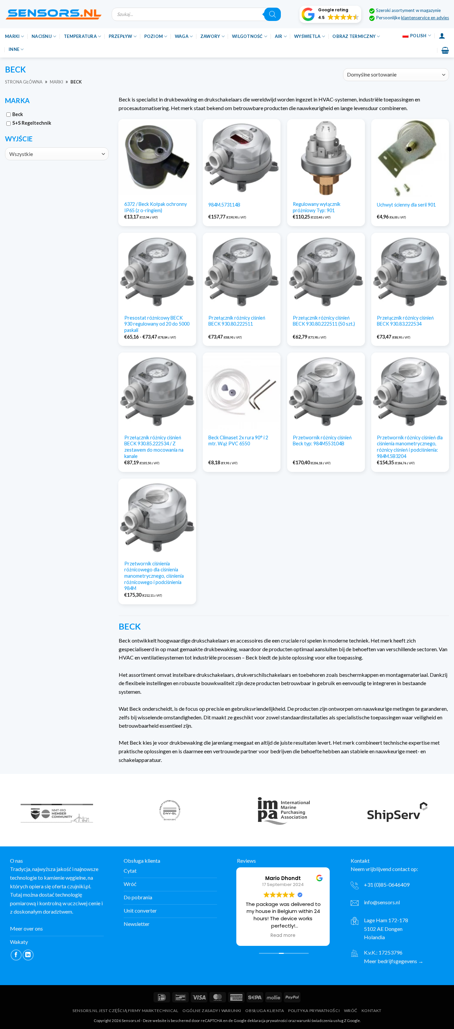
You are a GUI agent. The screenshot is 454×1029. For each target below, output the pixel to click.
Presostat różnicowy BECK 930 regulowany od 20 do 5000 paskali (156, 324)
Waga (181, 36)
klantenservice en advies (425, 17)
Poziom (153, 36)
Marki (12, 36)
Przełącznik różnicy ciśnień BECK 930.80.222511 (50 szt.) (324, 321)
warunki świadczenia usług (319, 1020)
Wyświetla (307, 36)
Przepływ (120, 36)
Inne (14, 49)
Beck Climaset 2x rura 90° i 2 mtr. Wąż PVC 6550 (238, 441)
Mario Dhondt (283, 878)
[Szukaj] (272, 14)
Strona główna (24, 81)
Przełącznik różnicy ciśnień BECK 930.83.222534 (405, 321)
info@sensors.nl (382, 902)
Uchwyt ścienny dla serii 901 (406, 205)
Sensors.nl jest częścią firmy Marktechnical (125, 1010)
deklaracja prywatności (267, 1020)
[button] (330, 14)
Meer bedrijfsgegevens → (393, 961)
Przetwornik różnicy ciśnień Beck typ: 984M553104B (322, 441)
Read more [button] (283, 936)
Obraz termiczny (354, 36)
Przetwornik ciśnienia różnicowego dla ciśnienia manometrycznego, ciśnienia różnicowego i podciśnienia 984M (154, 576)
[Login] (442, 35)
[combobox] (57, 153)
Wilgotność (247, 36)
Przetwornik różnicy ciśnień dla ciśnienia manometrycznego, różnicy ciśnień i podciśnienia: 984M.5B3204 (410, 447)
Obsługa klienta (264, 1010)
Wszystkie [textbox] (21, 154)
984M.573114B (224, 205)
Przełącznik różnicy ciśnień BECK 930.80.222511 (236, 321)
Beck (17, 114)
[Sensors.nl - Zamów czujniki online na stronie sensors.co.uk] (53, 14)
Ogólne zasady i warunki (211, 1010)
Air (279, 36)
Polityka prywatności (314, 1010)
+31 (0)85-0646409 (386, 884)
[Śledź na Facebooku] (16, 955)
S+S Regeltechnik (31, 123)
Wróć (350, 1010)
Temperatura (80, 36)
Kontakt (372, 1010)
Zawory (210, 36)
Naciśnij (42, 36)
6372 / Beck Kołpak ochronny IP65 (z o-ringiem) (155, 207)
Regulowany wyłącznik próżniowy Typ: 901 (316, 207)
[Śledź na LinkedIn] (28, 955)
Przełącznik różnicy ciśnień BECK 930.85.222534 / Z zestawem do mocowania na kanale (153, 447)
